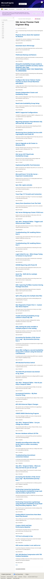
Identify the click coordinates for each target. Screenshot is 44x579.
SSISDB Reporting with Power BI (26, 265)
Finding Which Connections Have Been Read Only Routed (28, 515)
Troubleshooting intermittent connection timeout (25, 456)
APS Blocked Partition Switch (25, 362)
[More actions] (42, 19)
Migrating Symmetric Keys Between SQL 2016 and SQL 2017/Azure (29, 122)
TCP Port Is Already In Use (24, 536)
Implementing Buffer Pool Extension (28, 165)
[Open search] (39, 9)
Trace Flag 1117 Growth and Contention (29, 194)
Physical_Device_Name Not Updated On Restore (27, 35)
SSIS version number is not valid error (28, 545)
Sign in (41, 9)
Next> (17, 565)
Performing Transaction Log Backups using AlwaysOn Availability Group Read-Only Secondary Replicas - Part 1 (29, 503)
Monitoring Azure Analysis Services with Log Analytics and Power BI (29, 133)
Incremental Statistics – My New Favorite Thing (26, 394)
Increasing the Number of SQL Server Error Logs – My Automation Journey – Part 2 (28, 339)
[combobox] (7, 20)
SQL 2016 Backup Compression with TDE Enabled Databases (29, 555)
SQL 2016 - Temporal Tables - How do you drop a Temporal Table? (29, 383)
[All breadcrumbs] (16, 19)
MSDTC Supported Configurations (27, 112)
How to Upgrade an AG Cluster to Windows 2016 (26, 144)
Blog (15, 576)
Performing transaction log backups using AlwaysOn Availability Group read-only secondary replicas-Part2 (29, 491)
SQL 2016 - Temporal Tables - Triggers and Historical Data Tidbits (29, 222)
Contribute (20, 576)
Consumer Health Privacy (32, 576)
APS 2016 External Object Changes (27, 404)
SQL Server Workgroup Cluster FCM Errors (29, 212)
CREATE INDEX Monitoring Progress (27, 413)
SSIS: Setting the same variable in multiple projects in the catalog (27, 327)
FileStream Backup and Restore (26, 55)
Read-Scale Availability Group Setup (27, 103)
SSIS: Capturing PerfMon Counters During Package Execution (29, 285)
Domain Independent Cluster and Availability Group (27, 93)
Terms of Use (3, 578)
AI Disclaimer (3, 576)
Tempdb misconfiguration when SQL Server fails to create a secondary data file (28, 444)
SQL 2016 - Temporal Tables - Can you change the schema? (28, 423)
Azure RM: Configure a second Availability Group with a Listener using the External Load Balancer (29, 351)
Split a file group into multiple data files (29, 296)
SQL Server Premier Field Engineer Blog (25, 18)
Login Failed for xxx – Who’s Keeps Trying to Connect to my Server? (29, 255)
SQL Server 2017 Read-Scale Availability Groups (25, 155)
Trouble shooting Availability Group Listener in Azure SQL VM (27, 316)
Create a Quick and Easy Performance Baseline (23, 526)
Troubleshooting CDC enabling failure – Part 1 (28, 244)
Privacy (24, 576)
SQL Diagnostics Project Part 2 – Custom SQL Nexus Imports (29, 305)
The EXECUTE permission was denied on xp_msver (28, 372)
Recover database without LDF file (27, 433)
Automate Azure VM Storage (25, 46)
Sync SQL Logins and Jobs (24, 185)
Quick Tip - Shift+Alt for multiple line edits (26, 275)
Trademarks (9, 578)
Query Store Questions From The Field (28, 203)
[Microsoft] (2, 9)
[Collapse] (13, 18)
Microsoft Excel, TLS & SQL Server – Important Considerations (27, 175)
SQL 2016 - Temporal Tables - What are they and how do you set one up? (28, 466)
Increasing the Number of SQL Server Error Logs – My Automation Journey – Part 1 (28, 478)
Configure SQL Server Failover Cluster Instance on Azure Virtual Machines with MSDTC (28, 81)
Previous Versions (10, 576)
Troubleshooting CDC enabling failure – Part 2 (28, 233)
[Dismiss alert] (42, 2)
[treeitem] (7, 22)
